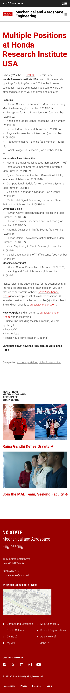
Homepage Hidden (27, 362)
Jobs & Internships (50, 362)
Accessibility (9, 686)
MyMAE (11, 642)
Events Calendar (16, 630)
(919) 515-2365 (11, 571)
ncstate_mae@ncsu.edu (16, 575)
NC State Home (14, 3)
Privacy (24, 686)
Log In (49, 686)
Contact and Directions (20, 623)
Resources (36, 686)
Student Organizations (53, 630)
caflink (30, 75)
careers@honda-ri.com (43, 304)
